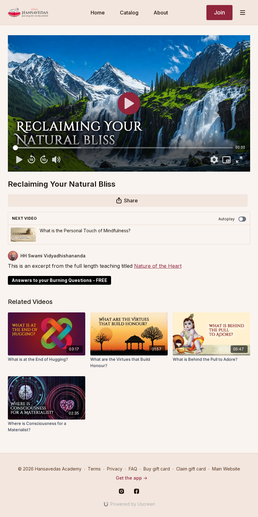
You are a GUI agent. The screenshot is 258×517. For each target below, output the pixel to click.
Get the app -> (131, 478)
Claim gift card (191, 468)
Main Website (226, 468)
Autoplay (226, 219)
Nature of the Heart (158, 266)
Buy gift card (156, 468)
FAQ (133, 468)
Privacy (114, 468)
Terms (94, 468)
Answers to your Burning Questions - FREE (59, 280)
